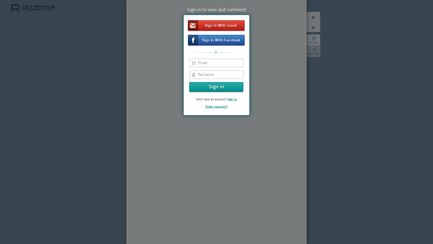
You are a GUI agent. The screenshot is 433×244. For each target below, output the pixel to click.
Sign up (232, 99)
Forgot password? (216, 107)
